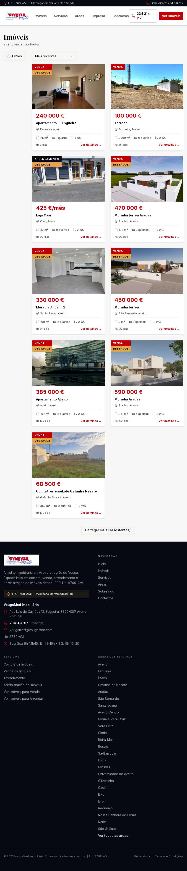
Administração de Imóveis (23, 685)
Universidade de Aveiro (116, 774)
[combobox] (54, 56)
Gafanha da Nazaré (112, 685)
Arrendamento (14, 678)
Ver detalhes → (91, 144)
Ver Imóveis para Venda (22, 692)
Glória (102, 733)
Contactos (120, 16)
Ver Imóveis (171, 16)
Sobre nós (106, 591)
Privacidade (142, 856)
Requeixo (105, 808)
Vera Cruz (105, 726)
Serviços (61, 16)
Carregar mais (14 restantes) (107, 530)
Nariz (102, 822)
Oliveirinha (106, 781)
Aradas (103, 692)
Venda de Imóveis (17, 671)
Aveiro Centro (108, 712)
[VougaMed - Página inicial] (46, 560)
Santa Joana (107, 705)
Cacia (102, 787)
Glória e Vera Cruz (112, 719)
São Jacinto (107, 829)
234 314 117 (143, 16)
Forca (102, 760)
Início (102, 564)
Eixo (101, 794)
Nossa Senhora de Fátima (117, 815)
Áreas (79, 16)
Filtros (17, 56)
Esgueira (104, 671)
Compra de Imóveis (18, 664)
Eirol (101, 801)
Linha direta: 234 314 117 (167, 3)
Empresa (98, 16)
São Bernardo (108, 698)
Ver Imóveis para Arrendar (23, 698)
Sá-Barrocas (107, 753)
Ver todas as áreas (113, 835)
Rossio (103, 746)
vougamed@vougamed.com (31, 630)
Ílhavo (102, 678)
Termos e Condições (169, 856)
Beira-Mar (105, 740)
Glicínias (104, 767)
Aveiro (103, 664)
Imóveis (40, 16)
